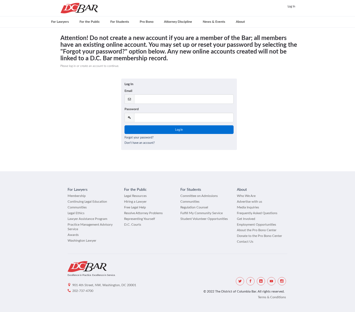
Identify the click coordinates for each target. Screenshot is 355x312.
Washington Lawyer (82, 240)
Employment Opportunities (256, 224)
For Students (119, 21)
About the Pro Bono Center (257, 230)
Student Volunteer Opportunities (204, 219)
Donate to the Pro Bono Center (259, 236)
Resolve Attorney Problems (143, 213)
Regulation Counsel (194, 207)
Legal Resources (135, 196)
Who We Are (246, 196)
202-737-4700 (82, 291)
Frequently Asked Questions (257, 213)
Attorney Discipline (178, 21)
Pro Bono (146, 21)
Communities (77, 207)
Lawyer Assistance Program (87, 219)
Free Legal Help (135, 207)
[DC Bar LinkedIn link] (261, 281)
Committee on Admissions (199, 196)
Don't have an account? (139, 143)
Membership (77, 196)
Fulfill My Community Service (201, 213)
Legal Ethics (76, 213)
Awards (73, 235)
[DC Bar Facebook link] (250, 281)
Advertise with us (249, 201)
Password (131, 109)
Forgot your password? (138, 137)
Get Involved (246, 219)
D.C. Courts (132, 224)
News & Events (214, 21)
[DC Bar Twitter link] (240, 281)
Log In (291, 6)
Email (128, 91)
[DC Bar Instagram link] (282, 281)
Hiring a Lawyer (135, 201)
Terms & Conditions (272, 297)
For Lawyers (60, 21)
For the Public (90, 21)
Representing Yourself (139, 219)
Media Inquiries (248, 207)
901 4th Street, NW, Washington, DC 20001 (104, 285)
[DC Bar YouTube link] (271, 281)
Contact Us (245, 241)
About (240, 21)
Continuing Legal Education (87, 201)
